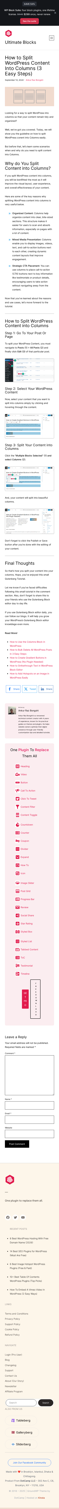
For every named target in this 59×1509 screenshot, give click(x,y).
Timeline (25, 973)
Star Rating (27, 923)
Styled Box (26, 931)
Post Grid (25, 891)
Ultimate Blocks (20, 42)
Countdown (27, 824)
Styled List (26, 941)
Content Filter (28, 806)
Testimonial (27, 965)
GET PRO (25, 999)
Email (8, 1113)
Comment (10, 1053)
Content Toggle (29, 814)
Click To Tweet (28, 798)
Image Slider (27, 883)
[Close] (55, 13)
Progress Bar (27, 899)
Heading (25, 766)
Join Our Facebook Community (29, 1462)
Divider (24, 849)
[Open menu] (51, 37)
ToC (23, 957)
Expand (25, 857)
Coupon (25, 840)
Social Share (27, 915)
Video (24, 774)
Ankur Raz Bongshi (34, 80)
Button (24, 782)
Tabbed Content (29, 949)
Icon (23, 873)
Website (8, 1127)
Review (24, 907)
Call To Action (28, 790)
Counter (25, 832)
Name (8, 1099)
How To (25, 865)
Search (45, 1403)
